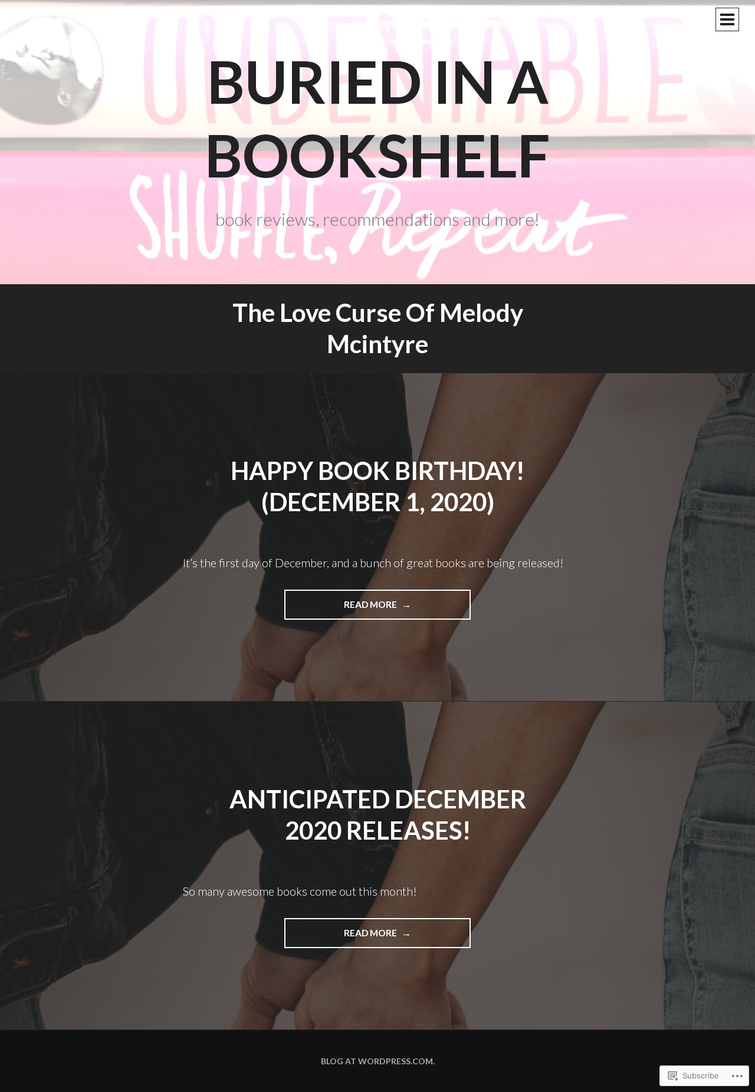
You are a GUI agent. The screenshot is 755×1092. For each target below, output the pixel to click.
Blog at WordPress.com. (378, 1061)
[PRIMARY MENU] (727, 19)
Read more (341, 609)
